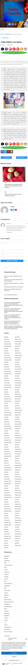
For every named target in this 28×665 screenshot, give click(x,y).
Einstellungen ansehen (14, 660)
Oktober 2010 (18, 545)
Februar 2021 (18, 408)
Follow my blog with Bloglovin (10, 294)
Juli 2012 (6, 527)
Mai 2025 (6, 350)
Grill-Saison (6, 572)
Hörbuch (6, 579)
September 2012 (7, 524)
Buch (5, 562)
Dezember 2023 (18, 369)
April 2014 (17, 501)
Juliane (3, 44)
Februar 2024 (18, 366)
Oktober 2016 (18, 467)
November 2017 (7, 453)
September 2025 (7, 346)
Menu (3, 29)
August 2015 (17, 483)
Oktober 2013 (18, 508)
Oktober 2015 (18, 481)
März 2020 (6, 421)
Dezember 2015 (18, 479)
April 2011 (17, 543)
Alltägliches (5, 37)
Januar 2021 (7, 410)
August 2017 (17, 456)
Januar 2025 (7, 355)
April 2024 (17, 364)
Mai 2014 (6, 501)
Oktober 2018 (18, 440)
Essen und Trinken (8, 565)
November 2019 (7, 426)
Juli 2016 (6, 472)
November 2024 (7, 357)
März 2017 (6, 463)
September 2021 (7, 401)
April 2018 (17, 447)
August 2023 (17, 373)
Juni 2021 (17, 403)
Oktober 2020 (18, 412)
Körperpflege (7, 585)
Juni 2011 (17, 540)
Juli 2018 (6, 444)
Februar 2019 (18, 435)
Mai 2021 (6, 405)
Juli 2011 (6, 540)
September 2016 (7, 469)
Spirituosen (6, 613)
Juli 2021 (6, 403)
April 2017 (17, 460)
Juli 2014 (6, 499)
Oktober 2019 (18, 426)
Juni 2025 (17, 348)
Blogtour (6, 558)
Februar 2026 (18, 339)
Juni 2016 (17, 472)
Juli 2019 (6, 430)
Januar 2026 (7, 341)
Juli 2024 (6, 362)
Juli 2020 (6, 417)
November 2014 (7, 495)
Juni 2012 (17, 527)
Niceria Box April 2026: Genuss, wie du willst (13, 286)
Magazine (6, 595)
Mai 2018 (6, 447)
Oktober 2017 (18, 453)
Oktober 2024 (18, 357)
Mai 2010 (6, 547)
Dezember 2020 (18, 410)
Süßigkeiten (6, 615)
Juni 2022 (17, 389)
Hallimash (6, 574)
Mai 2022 (6, 392)
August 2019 (17, 428)
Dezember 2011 (18, 534)
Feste (5, 567)
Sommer (21, 135)
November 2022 (7, 385)
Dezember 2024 (18, 355)
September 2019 (7, 428)
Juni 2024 (17, 362)
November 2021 (7, 398)
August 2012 (17, 524)
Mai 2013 (6, 515)
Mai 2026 (6, 337)
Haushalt (6, 576)
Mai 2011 (6, 543)
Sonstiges (6, 611)
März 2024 (6, 366)
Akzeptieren (14, 653)
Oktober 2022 (18, 385)
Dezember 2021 (18, 396)
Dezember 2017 (18, 451)
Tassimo (6, 617)
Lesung (25, 61)
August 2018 (17, 442)
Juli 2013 (6, 513)
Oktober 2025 (18, 343)
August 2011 (17, 538)
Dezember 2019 (18, 424)
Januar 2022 (7, 396)
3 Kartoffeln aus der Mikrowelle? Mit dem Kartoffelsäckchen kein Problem (13, 186)
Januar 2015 (7, 492)
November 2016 (7, 467)
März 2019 (6, 435)
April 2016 (17, 474)
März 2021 (6, 408)
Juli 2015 (6, 485)
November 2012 (7, 522)
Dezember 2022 (18, 382)
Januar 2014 (7, 506)
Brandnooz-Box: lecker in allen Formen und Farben (13, 195)
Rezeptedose (7, 604)
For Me (5, 569)
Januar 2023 (7, 382)
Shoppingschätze (8, 606)
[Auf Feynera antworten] (26, 223)
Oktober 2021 (18, 398)
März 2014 (6, 504)
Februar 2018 (18, 449)
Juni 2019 (17, 430)
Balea (24, 69)
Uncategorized (7, 627)
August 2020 (17, 414)
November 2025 (7, 343)
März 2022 (6, 394)
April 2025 (17, 350)
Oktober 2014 (18, 495)
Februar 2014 (18, 504)
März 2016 (6, 476)
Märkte (5, 597)
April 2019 (17, 433)
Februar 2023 (18, 380)
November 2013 (7, 508)
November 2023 (7, 371)
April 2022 (17, 392)
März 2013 (6, 518)
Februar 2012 (18, 531)
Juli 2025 (6, 348)
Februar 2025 (18, 353)
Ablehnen (14, 656)
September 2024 (7, 359)
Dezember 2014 (18, 492)
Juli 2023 (6, 376)
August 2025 (17, 346)
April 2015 (17, 488)
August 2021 (17, 401)
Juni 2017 (17, 458)
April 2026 (17, 337)
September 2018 (7, 442)
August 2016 (17, 469)
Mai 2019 (6, 433)
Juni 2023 (17, 376)
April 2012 (17, 529)
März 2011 (6, 545)
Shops (5, 608)
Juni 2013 (17, 513)
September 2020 (7, 414)
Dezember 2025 (18, 341)
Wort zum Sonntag (8, 631)
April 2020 (17, 419)
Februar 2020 (18, 421)
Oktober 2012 (18, 522)
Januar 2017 (7, 465)
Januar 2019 (7, 437)
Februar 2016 (18, 476)
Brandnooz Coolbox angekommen (11, 323)
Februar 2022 (18, 394)
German (6, 664)
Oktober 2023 (18, 371)
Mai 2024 (6, 364)
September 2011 (7, 538)
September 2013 (7, 511)
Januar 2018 (7, 451)
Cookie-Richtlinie (9, 663)
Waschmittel (7, 629)
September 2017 (7, 456)
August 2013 (17, 511)
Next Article (21, 157)
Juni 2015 (17, 485)
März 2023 (6, 380)
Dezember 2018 (18, 437)
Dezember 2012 (18, 520)
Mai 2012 (6, 529)
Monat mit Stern (7, 599)
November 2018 (7, 440)
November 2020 (7, 412)
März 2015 (6, 490)
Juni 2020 (17, 417)
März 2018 (6, 449)
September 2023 (7, 373)
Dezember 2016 (18, 465)
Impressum (20, 663)
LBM (5, 588)
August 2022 (17, 387)
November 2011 (7, 536)
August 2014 (17, 497)
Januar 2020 (7, 424)
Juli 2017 (6, 458)
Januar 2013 (7, 520)
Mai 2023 (6, 378)
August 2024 (17, 359)
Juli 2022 (6, 389)
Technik (6, 620)
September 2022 (7, 387)
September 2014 (7, 497)
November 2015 (7, 481)
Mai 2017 (6, 460)
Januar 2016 (7, 479)
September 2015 (7, 483)
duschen (16, 129)
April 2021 (17, 405)
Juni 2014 (17, 499)
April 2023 (17, 378)
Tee (5, 622)
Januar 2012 (7, 534)
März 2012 (6, 531)
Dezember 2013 (18, 506)
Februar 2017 (18, 463)
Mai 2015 (6, 488)
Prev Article (6, 157)
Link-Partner (7, 635)
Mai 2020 (6, 419)
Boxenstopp (6, 560)
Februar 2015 (18, 490)
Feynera (8, 223)
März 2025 (6, 353)
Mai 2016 (6, 474)
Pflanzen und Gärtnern (9, 601)
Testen (5, 624)
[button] (26, 639)
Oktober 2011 (18, 536)
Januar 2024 (7, 369)
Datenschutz (15, 663)
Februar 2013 (18, 518)
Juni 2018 (17, 444)
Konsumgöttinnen (8, 583)
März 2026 (6, 339)
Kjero (5, 581)
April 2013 (17, 515)
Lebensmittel (7, 590)
